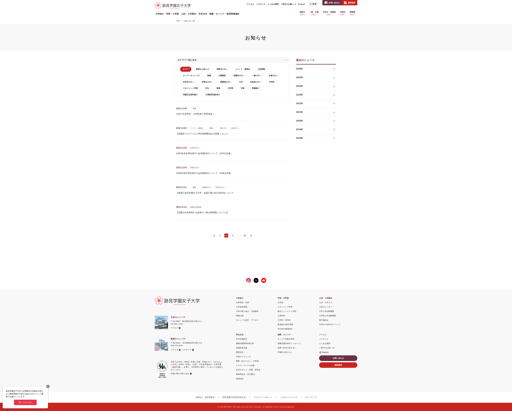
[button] (160, 14)
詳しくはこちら (25, 402)
